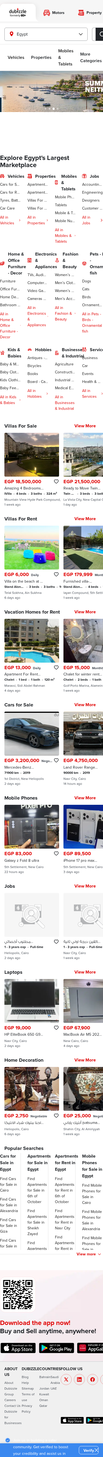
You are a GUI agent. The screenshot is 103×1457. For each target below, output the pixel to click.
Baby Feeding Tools (10, 388)
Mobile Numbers (65, 221)
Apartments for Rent (37, 192)
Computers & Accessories (37, 282)
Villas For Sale (37, 200)
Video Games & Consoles (37, 290)
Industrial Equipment (65, 380)
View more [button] (86, 1254)
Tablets (61, 205)
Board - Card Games (37, 381)
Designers (91, 200)
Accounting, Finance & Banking (92, 184)
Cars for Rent (10, 192)
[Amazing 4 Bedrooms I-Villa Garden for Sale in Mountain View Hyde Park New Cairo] (31, 470)
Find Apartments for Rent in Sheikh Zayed (64, 1248)
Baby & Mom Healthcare (10, 364)
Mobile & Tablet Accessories (65, 213)
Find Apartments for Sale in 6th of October (37, 1190)
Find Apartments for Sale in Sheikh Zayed (37, 1222)
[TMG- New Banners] (51, 91)
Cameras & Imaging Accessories (37, 298)
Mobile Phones (65, 197)
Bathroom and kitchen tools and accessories (10, 305)
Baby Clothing (10, 372)
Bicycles (34, 365)
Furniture (8, 281)
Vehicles (16, 57)
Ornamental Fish (92, 305)
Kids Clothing (10, 380)
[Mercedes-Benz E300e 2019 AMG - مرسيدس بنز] (31, 748)
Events (88, 373)
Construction (65, 372)
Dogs (86, 281)
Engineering (92, 192)
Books (32, 373)
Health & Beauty (92, 381)
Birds (86, 297)
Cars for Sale (10, 184)
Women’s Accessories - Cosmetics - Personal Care (65, 290)
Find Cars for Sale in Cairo (8, 1184)
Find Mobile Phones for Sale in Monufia (92, 1246)
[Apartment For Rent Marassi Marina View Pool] (31, 656)
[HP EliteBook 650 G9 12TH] (31, 1013)
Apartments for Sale (37, 184)
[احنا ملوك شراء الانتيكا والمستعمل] (31, 1101)
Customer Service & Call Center (92, 208)
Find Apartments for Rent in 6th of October (64, 1190)
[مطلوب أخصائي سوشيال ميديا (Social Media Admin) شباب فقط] (31, 926)
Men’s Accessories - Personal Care (65, 298)
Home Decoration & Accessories (10, 297)
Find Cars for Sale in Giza (8, 1225)
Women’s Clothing (65, 274)
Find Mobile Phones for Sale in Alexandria (92, 1220)
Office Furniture (10, 289)
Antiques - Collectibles (37, 357)
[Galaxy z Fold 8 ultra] (31, 839)
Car (85, 365)
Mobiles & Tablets (66, 57)
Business (90, 357)
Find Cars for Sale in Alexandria (9, 1204)
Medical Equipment (65, 388)
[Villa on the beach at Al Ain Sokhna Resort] (31, 562)
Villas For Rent (37, 208)
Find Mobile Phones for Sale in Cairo (92, 1194)
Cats (86, 289)
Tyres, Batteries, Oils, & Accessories (10, 200)
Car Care (7, 208)
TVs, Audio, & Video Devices (37, 274)
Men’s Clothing (65, 282)
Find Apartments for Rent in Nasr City (64, 1219)
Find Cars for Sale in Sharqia (8, 1246)
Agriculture (64, 364)
